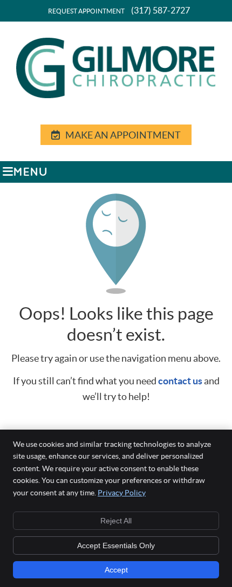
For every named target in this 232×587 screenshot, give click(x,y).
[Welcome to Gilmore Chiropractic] (116, 95)
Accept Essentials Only (116, 545)
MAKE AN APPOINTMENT (123, 135)
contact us (180, 380)
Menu (30, 172)
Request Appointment (86, 11)
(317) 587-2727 (160, 10)
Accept (116, 569)
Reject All (116, 520)
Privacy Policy (122, 492)
